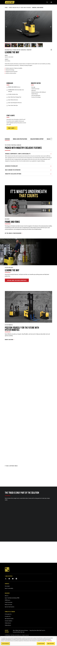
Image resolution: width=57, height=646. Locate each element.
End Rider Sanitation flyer (13, 94)
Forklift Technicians (8, 602)
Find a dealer (7, 586)
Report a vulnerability (9, 588)
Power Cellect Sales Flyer (13, 105)
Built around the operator (12, 170)
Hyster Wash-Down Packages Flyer (14, 97)
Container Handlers (8, 620)
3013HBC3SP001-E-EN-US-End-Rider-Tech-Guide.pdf (16, 90)
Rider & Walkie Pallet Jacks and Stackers (20, 7)
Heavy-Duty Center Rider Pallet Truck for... (38, 630)
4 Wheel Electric (8, 625)
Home (6, 7)
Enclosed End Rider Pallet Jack (18, 632)
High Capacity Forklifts (9, 618)
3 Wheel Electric (8, 623)
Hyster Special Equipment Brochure (15, 102)
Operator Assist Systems (9, 606)
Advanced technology (11, 166)
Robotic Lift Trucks (8, 604)
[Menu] (51, 2)
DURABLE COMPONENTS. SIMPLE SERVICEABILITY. (18, 153)
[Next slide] (50, 26)
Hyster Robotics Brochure (13, 99)
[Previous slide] (6, 26)
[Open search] (47, 2)
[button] (50, 138)
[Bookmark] (51, 50)
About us (6, 595)
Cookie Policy (49, 640)
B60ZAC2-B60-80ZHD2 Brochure (14, 87)
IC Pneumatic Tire (8, 614)
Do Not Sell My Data (5, 643)
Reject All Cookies (50, 643)
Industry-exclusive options (13, 174)
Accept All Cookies (41, 643)
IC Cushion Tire (7, 616)
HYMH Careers (7, 600)
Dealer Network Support (37, 139)
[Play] (52, 261)
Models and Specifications (20, 139)
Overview (7, 139)
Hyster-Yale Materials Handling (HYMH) (12, 597)
